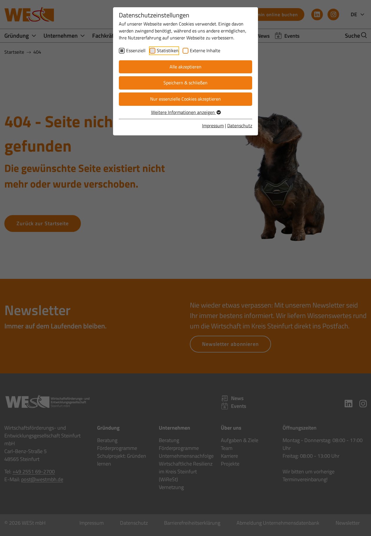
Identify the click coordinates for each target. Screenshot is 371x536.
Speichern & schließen (185, 82)
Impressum (213, 125)
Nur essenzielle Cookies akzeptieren (185, 98)
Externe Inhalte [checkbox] (205, 50)
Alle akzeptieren (185, 66)
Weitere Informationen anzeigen (183, 112)
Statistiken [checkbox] (168, 50)
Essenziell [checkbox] (136, 50)
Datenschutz (239, 125)
